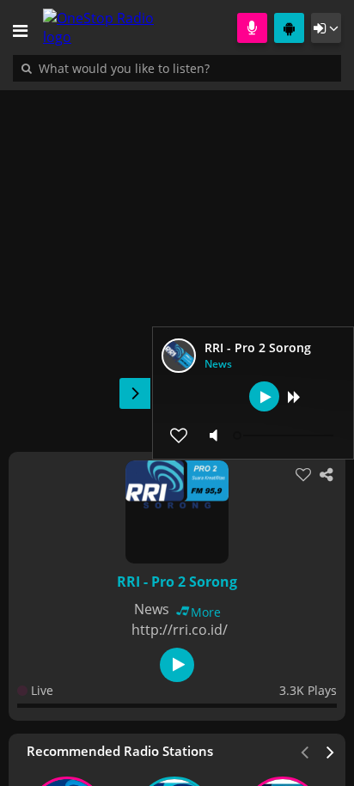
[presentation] (331, 750)
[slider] (285, 435)
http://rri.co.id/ (179, 629)
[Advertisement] (177, 262)
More (206, 612)
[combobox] (176, 68)
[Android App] (289, 28)
